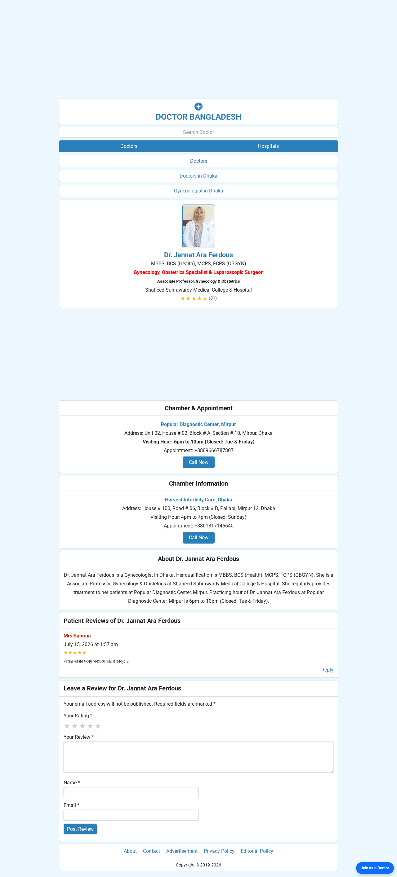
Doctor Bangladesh (198, 117)
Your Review (79, 737)
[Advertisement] (198, 49)
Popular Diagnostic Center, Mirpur (198, 424)
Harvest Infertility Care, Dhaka (198, 500)
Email (71, 805)
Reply (327, 670)
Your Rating (78, 716)
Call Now (198, 462)
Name (72, 783)
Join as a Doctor (375, 868)
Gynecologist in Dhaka (198, 191)
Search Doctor (198, 132)
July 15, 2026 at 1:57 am (91, 644)
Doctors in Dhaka (198, 176)
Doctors (198, 161)
